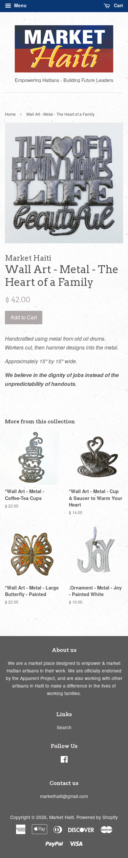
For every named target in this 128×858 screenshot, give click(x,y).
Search (64, 727)
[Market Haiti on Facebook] (64, 760)
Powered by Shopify (97, 817)
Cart (118, 5)
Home (10, 114)
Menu (20, 5)
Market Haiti (61, 817)
